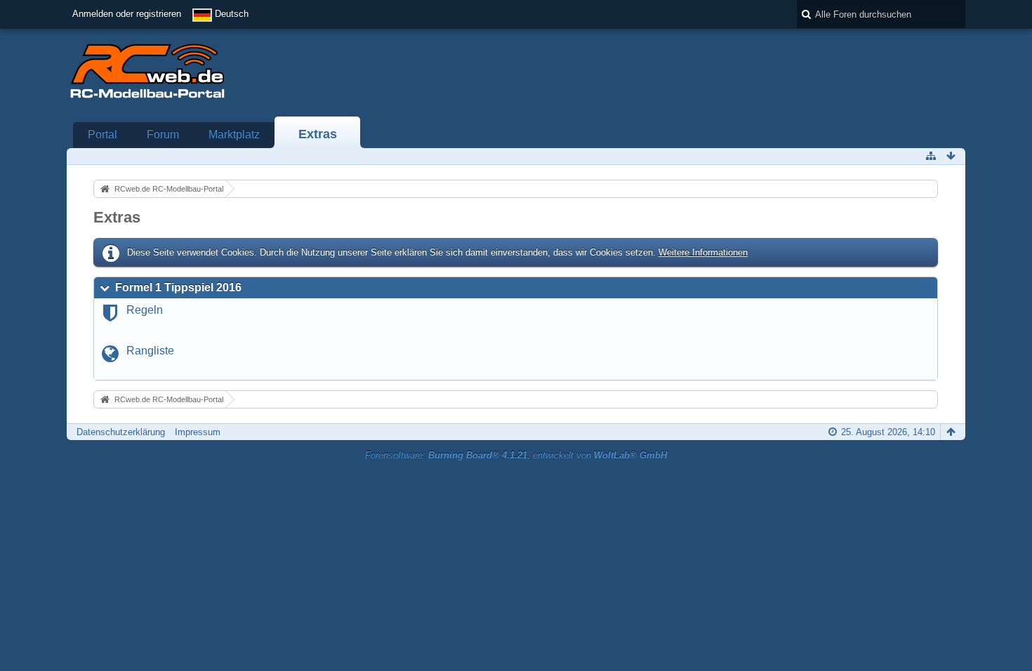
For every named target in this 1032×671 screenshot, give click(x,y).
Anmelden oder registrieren (126, 13)
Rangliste (150, 351)
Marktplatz (234, 134)
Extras (317, 134)
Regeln (144, 310)
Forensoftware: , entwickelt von (516, 455)
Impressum (197, 432)
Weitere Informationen (703, 252)
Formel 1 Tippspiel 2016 (178, 287)
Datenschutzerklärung (121, 432)
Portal (102, 134)
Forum (163, 134)
